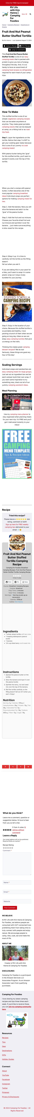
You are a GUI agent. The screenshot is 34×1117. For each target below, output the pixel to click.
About (4, 1071)
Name (7, 883)
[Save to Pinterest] (5, 766)
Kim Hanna (7, 40)
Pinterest (5, 1092)
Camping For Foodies (12, 994)
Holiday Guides (8, 1059)
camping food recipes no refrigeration (17, 70)
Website (7, 901)
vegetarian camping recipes (19, 119)
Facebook (6, 1080)
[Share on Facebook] (20, 766)
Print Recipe (25, 46)
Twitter (5, 1088)
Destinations (7, 1051)
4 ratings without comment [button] (19, 830)
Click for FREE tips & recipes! (17, 3)
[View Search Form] (30, 14)
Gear (4, 1046)
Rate (26, 582)
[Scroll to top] (5, 1111)
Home (4, 25)
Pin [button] (17, 582)
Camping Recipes (13, 25)
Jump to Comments (18, 50)
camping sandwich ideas (18, 385)
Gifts (4, 1055)
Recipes (5, 1038)
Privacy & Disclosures (10, 1097)
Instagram (6, 1084)
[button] (14, 576)
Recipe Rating (8, 845)
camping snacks (8, 127)
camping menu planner (19, 414)
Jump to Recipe (11, 46)
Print (9, 582)
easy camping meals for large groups (16, 372)
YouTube (5, 1075)
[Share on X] (13, 766)
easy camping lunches (15, 339)
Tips (3, 1042)
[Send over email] (28, 766)
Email (6, 892)
